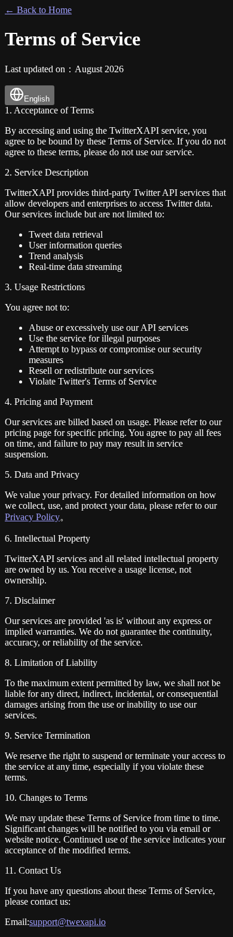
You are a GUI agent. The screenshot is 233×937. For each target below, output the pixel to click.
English (37, 98)
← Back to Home (38, 10)
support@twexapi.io (67, 922)
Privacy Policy (32, 517)
